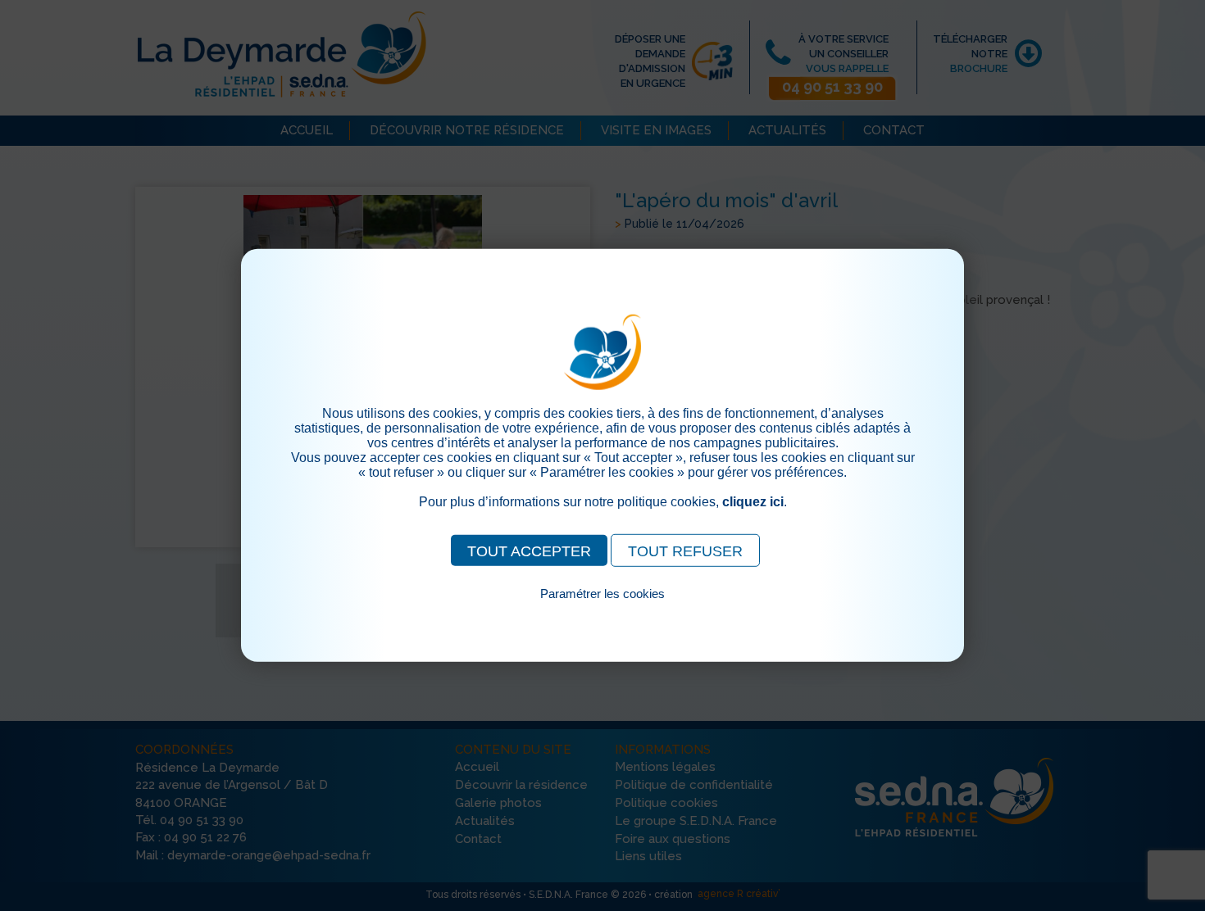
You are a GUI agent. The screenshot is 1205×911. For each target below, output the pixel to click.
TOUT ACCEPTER (529, 551)
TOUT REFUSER (685, 551)
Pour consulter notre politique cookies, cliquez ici (602, 612)
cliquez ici (753, 502)
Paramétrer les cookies (602, 594)
